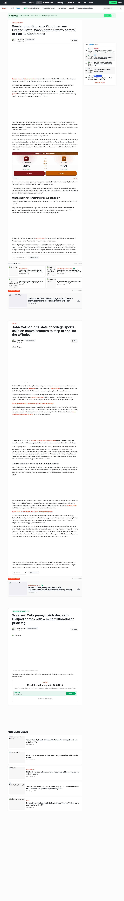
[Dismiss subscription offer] (113, 16)
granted (14, 94)
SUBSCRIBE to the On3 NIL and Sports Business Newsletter (32, 511)
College (31, 3)
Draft (78, 3)
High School (70, 3)
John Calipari (55, 388)
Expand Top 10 (100, 82)
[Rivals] (91, 44)
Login (120, 2)
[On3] (86, 44)
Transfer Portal (48, 3)
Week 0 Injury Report (49, 8)
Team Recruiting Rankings (85, 8)
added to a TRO (71, 505)
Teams (24, 3)
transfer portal (40, 238)
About (91, 3)
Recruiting (59, 3)
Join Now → (71, 693)
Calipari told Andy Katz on (43, 440)
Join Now (113, 2)
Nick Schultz (21, 340)
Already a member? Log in (45, 698)
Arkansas (32, 388)
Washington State (30, 79)
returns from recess (37, 397)
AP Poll (71, 8)
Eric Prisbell (20, 39)
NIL (38, 3)
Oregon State (16, 79)
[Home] (4, 3)
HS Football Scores (32, 8)
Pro (85, 3)
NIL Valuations (62, 8)
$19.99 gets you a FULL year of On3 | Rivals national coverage (33, 403)
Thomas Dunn (21, 628)
